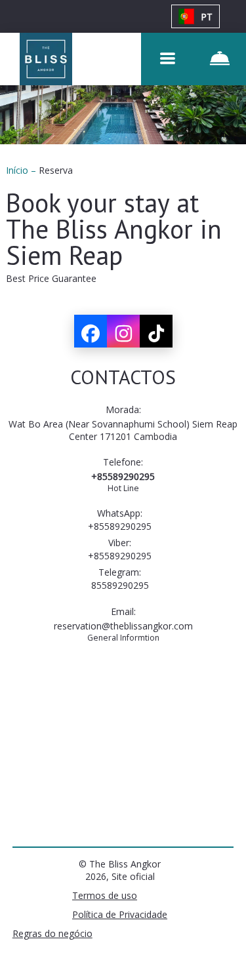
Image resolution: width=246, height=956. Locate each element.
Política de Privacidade (119, 914)
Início (18, 170)
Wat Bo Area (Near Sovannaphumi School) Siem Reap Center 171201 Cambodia (123, 430)
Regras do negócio (52, 933)
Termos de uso (104, 895)
